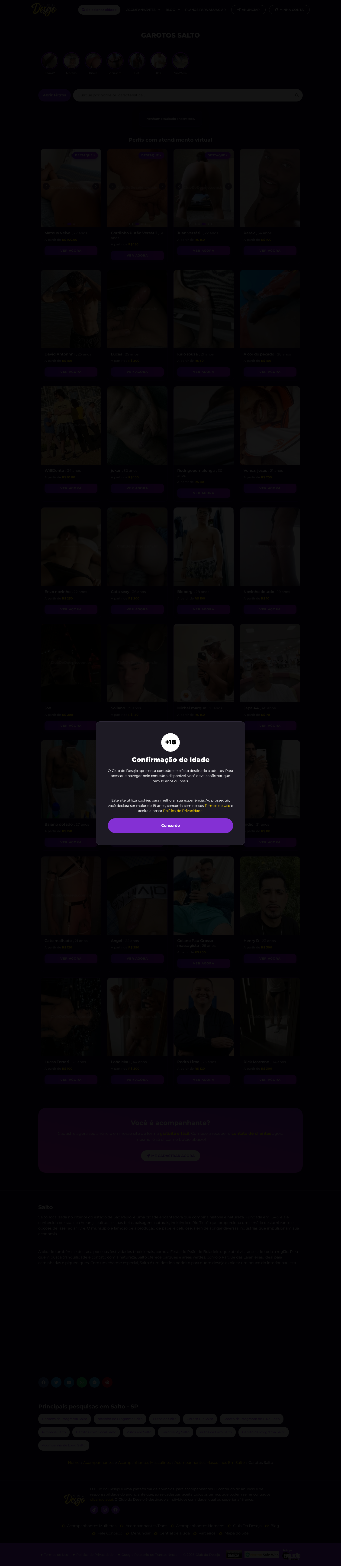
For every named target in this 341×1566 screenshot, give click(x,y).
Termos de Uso (217, 805)
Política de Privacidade (183, 810)
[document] (170, 783)
